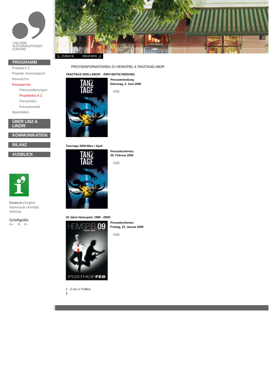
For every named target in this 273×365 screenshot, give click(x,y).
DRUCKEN (89, 56)
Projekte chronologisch (28, 73)
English (30, 202)
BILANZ (19, 145)
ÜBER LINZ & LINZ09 (25, 123)
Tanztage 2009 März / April (84, 145)
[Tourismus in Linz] (19, 195)
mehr (116, 90)
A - (26, 224)
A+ (11, 224)
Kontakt (33, 207)
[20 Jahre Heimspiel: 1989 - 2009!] (87, 279)
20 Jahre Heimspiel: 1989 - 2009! (88, 217)
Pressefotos (28, 101)
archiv (20, 79)
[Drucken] (100, 57)
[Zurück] (58, 57)
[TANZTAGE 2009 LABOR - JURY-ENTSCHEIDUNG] (87, 136)
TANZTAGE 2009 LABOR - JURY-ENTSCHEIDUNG (100, 74)
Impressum (17, 207)
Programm (24, 62)
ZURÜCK (68, 56)
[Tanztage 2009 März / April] (87, 207)
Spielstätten (20, 112)
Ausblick (22, 154)
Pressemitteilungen (33, 90)
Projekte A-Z (21, 68)
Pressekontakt (29, 106)
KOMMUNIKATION (29, 135)
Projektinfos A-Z (30, 95)
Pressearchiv (21, 84)
